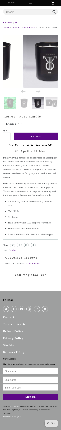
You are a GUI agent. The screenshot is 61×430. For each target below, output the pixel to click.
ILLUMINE (14, 406)
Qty (5, 130)
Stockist (9, 345)
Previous (7, 22)
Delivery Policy (14, 352)
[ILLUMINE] (30, 3)
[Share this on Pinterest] (26, 245)
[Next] (38, 91)
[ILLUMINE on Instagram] (30, 309)
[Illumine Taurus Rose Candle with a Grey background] (31, 61)
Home (6, 27)
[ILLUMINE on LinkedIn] (37, 309)
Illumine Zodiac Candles (23, 27)
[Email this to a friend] (33, 245)
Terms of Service (15, 324)
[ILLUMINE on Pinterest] (22, 309)
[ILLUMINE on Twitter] (6, 309)
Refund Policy (13, 331)
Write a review (32, 263)
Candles (12, 250)
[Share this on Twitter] (12, 245)
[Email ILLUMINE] (45, 309)
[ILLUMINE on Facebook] (14, 309)
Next (17, 22)
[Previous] (23, 91)
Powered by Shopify (12, 416)
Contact (8, 317)
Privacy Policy (13, 338)
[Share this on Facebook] (19, 245)
